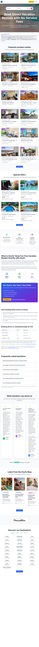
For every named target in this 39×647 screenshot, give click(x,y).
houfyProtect (12, 348)
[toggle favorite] (17, 53)
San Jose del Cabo (25, 63)
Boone (4, 191)
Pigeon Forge (24, 101)
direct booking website (29, 346)
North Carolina (8, 191)
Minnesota (11, 82)
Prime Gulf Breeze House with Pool (9, 214)
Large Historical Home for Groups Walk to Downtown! (12, 65)
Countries (12, 532)
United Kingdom (9, 101)
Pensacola (5, 63)
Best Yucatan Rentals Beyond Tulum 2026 (6, 496)
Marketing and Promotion (31, 493)
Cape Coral (24, 191)
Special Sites (26, 532)
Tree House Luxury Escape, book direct (10, 84)
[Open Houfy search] (31, 8)
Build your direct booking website (18, 299)
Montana (27, 82)
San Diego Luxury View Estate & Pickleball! (29, 121)
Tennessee (30, 101)
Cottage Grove (5, 82)
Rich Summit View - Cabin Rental (8, 192)
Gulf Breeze (5, 212)
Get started (6, 299)
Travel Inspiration (5, 492)
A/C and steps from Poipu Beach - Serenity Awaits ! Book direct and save (16, 140)
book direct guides (11, 346)
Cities (21, 532)
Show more (19, 166)
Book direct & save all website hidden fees (29, 192)
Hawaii (7, 138)
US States (17, 532)
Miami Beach (24, 138)
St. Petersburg (24, 212)
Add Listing (31, 1)
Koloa (4, 138)
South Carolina (13, 157)
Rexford (23, 82)
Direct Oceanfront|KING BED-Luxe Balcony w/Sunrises (13, 159)
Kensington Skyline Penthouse (8, 102)
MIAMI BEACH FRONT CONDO (27, 140)
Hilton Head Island (6, 157)
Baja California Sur (33, 63)
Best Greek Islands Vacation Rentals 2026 (19, 496)
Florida (9, 63)
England (4, 101)
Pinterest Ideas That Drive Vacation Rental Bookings (31, 497)
